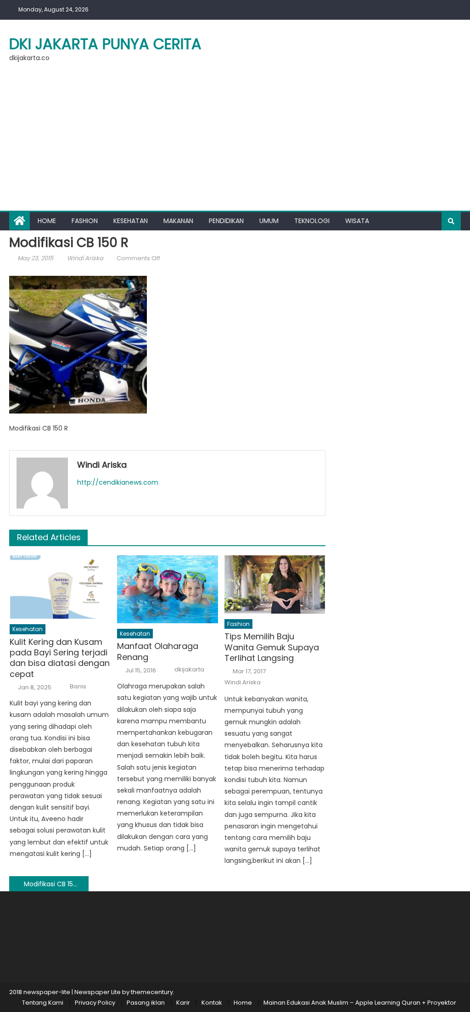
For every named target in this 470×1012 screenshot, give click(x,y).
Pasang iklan (146, 1002)
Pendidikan (226, 220)
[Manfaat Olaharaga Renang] (167, 589)
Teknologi (312, 220)
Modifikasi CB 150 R (53, 884)
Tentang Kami (42, 1002)
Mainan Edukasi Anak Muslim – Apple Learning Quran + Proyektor (359, 1002)
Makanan (178, 220)
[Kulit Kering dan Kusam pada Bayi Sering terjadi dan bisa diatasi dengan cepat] (60, 586)
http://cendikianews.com (117, 482)
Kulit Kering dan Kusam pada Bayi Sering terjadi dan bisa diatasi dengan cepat (60, 658)
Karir (183, 1002)
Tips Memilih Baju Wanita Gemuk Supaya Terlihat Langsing (271, 647)
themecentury (152, 992)
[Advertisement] (235, 142)
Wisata (357, 220)
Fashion (85, 220)
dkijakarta (189, 669)
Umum (269, 220)
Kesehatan (130, 220)
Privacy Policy (95, 1002)
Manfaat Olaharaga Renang (157, 651)
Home (47, 220)
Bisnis (78, 686)
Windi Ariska (85, 258)
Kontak (211, 1002)
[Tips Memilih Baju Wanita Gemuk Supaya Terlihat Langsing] (274, 584)
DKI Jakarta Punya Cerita (105, 44)
